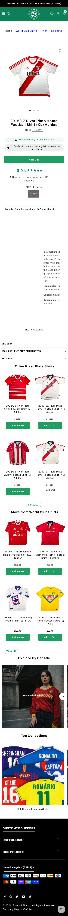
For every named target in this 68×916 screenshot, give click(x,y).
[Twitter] (16, 897)
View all (34, 505)
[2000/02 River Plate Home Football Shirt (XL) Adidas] (50, 387)
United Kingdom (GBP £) (17, 867)
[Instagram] (10, 897)
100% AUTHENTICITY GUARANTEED (21, 351)
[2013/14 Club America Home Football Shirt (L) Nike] (50, 599)
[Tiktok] (30, 897)
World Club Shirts (26, 30)
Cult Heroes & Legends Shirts (32, 809)
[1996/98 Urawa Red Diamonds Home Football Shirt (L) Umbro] (50, 533)
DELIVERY (7, 343)
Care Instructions (25, 209)
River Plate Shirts (51, 30)
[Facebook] (5, 897)
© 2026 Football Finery (16, 905)
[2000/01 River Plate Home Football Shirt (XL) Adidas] (50, 453)
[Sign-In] (58, 14)
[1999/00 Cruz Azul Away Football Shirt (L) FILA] (18, 599)
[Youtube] (23, 897)
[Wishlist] (52, 13)
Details (9, 209)
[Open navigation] (3, 13)
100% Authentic (46, 209)
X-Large (33, 194)
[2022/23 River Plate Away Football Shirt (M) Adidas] (18, 387)
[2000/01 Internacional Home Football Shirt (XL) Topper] (18, 533)
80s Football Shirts (33, 695)
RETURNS (7, 358)
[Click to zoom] (60, 50)
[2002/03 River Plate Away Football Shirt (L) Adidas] (18, 453)
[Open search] (9, 13)
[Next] (62, 696)
